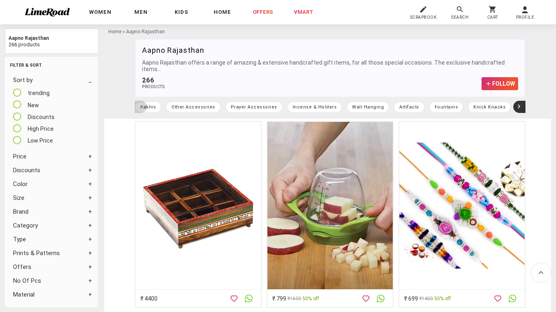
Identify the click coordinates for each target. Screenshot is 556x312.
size (18, 198)
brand (20, 211)
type (19, 239)
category (25, 225)
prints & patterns (36, 253)
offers (263, 12)
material (24, 294)
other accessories (193, 107)
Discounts (26, 170)
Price (19, 156)
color (20, 184)
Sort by (23, 80)
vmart (303, 12)
